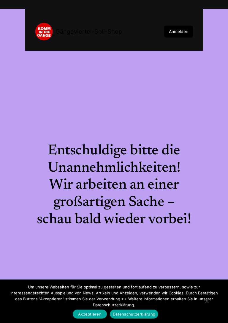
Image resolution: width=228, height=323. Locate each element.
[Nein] (206, 301)
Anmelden (178, 31)
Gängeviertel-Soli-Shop (89, 31)
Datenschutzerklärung (134, 314)
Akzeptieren (90, 314)
